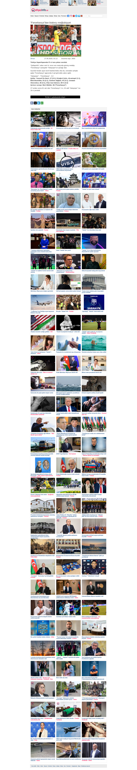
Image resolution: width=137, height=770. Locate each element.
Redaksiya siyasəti (85, 766)
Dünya (46, 16)
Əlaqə (79, 766)
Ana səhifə (33, 766)
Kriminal (41, 16)
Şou (59, 16)
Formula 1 (64, 16)
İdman (55, 16)
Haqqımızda (74, 766)
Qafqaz (51, 16)
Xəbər (32, 16)
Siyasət (37, 16)
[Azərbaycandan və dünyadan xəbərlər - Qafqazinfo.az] (39, 10)
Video (38, 766)
